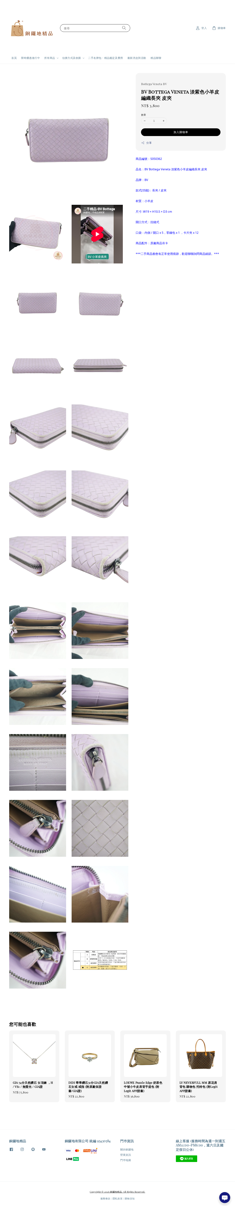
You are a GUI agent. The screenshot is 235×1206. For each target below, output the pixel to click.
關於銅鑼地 (127, 1149)
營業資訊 (125, 1154)
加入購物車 (180, 132)
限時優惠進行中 (30, 58)
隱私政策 (118, 1198)
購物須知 (130, 1198)
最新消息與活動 (136, 58)
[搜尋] (124, 28)
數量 (143, 114)
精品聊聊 (156, 58)
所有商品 (49, 58)
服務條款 (105, 1198)
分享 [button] (149, 142)
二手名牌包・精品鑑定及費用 (105, 58)
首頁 (14, 58)
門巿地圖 (125, 1160)
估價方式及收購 (71, 58)
